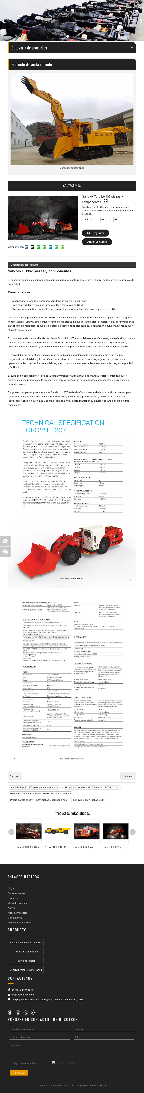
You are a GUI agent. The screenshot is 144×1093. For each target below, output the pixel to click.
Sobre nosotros (16, 893)
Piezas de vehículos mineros (26, 942)
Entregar (20, 1072)
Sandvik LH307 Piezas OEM (88, 799)
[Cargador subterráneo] (72, 119)
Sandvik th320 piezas (86, 847)
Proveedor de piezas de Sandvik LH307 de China (92, 787)
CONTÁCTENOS (72, 186)
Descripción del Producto (24, 264)
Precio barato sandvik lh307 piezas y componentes (38, 799)
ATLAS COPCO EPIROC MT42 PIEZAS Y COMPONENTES (28, 847)
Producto (13, 898)
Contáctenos (15, 917)
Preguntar (98, 233)
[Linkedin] (18, 1012)
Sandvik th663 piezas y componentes (57, 847)
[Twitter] (25, 1012)
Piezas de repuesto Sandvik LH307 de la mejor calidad (40, 793)
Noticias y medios (17, 912)
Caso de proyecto (18, 903)
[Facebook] (10, 1012)
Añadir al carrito (97, 241)
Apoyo (11, 907)
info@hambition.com (22, 994)
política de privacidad (19, 922)
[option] (72, 20)
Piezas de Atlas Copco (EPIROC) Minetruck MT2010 (115, 847)
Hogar (11, 888)
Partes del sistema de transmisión (26, 952)
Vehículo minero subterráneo (26, 969)
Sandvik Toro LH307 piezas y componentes (34, 787)
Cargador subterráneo (72, 167)
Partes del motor (26, 960)
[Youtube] (33, 1012)
